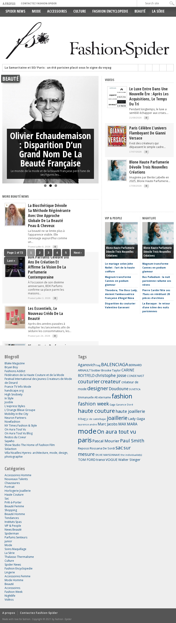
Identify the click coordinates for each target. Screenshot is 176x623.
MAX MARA (127, 424)
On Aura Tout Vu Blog (19, 433)
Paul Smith (132, 440)
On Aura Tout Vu (15, 429)
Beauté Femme (14, 506)
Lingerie (10, 572)
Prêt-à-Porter (13, 502)
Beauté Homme (15, 514)
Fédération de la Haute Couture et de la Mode (34, 375)
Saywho (9, 441)
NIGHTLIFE (149, 218)
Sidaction (10, 449)
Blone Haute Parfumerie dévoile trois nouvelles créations (149, 167)
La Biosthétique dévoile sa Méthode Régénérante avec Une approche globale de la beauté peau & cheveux (49, 215)
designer (97, 388)
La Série (158, 11)
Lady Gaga (136, 418)
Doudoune (118, 388)
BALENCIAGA (114, 364)
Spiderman (12, 533)
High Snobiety (13, 394)
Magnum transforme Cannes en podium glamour (118, 280)
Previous (6, 123)
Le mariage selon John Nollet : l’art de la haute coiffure (120, 267)
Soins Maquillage (15, 549)
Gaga (112, 404)
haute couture (96, 410)
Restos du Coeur (15, 437)
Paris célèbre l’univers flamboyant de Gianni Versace (148, 132)
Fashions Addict (15, 371)
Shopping (11, 510)
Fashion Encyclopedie (110, 11)
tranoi (100, 459)
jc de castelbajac (96, 419)
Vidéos (109, 80)
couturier (89, 381)
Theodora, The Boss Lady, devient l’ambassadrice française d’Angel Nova (121, 294)
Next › (78, 252)
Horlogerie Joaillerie (18, 491)
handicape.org (14, 390)
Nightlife (10, 596)
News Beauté (13, 530)
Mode (36, 11)
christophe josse (110, 375)
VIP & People (13, 526)
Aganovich (87, 364)
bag (98, 365)
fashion (122, 396)
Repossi (83, 448)
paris (85, 440)
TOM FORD (87, 459)
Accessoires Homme (18, 475)
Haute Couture (14, 495)
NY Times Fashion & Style (21, 425)
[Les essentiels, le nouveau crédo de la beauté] (15, 328)
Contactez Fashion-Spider (39, 3)
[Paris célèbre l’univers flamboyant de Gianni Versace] (117, 145)
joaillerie (117, 418)
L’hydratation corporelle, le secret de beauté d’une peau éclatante (50, 149)
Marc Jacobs (108, 424)
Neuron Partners (15, 418)
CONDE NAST (135, 376)
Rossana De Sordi (102, 448)
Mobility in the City (16, 414)
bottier (96, 370)
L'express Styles (15, 406)
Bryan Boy (11, 367)
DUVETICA (134, 389)
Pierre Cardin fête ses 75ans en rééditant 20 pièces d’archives (156, 294)
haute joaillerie (130, 411)
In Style (9, 398)
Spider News (15, 11)
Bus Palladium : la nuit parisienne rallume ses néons (156, 280)
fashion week (93, 403)
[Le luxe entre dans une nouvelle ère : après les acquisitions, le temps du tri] (117, 106)
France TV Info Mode (18, 387)
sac (119, 447)
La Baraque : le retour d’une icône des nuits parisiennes (156, 307)
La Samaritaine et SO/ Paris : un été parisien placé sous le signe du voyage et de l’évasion (70, 67)
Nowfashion (12, 422)
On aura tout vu (116, 431)
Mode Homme (14, 580)
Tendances (12, 518)
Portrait (9, 487)
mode (87, 431)
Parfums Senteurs (16, 537)
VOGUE (112, 459)
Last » (11, 260)
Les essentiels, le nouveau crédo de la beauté (45, 313)
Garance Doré (124, 404)
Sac (7, 498)
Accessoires (57, 11)
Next (94, 123)
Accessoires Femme (17, 576)
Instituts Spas (13, 522)
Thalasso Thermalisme (19, 557)
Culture (79, 11)
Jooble (9, 402)
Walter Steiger (129, 459)
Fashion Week (13, 592)
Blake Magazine (15, 363)
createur (111, 381)
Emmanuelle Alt (88, 397)
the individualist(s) (131, 455)
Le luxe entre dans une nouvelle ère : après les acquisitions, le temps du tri (149, 96)
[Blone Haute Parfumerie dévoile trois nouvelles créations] (117, 179)
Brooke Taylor (111, 370)
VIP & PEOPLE (113, 218)
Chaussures (12, 483)
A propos (9, 3)
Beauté (140, 11)
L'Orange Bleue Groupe (20, 410)
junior (8, 541)
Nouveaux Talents (16, 479)
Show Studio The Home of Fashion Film (30, 445)
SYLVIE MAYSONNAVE (107, 455)
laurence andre (87, 424)
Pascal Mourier (105, 440)
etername (104, 397)
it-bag (82, 419)
